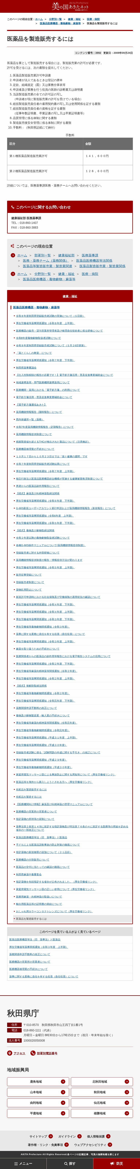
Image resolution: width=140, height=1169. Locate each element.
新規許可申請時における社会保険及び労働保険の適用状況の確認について (58, 597)
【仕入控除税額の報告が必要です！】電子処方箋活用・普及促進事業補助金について (64, 375)
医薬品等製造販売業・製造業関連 (47, 266)
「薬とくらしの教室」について (34, 352)
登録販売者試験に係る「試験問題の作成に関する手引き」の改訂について (58, 752)
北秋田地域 (99, 1081)
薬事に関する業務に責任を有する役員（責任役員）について (50, 634)
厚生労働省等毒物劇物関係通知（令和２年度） (43, 693)
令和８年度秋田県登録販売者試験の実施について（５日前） (50, 315)
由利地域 (36, 1102)
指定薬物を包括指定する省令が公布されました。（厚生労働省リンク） (57, 881)
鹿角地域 (36, 1081)
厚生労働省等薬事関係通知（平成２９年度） (41, 759)
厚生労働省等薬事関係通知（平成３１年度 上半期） (46, 737)
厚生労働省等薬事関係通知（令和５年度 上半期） (45, 567)
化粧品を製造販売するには (31, 789)
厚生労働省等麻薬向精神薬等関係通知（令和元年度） (46, 722)
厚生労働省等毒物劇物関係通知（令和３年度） (43, 626)
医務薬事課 (90, 255)
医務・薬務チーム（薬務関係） (46, 260)
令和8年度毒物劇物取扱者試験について (38, 337)
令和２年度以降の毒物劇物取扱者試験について (43, 537)
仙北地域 (100, 1102)
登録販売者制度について (30, 582)
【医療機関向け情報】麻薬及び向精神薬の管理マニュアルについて (54, 804)
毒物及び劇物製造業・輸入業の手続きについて (43, 715)
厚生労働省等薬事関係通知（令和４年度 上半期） (45, 611)
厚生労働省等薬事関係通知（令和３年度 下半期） (45, 619)
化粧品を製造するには (29, 796)
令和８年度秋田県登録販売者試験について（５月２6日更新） (51, 345)
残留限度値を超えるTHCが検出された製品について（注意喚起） (53, 441)
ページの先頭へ (131, 1152)
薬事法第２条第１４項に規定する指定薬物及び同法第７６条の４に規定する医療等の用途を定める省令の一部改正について (72, 828)
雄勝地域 (100, 1113)
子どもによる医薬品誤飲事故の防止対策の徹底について (48, 844)
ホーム (39, 19)
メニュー (25, 1163)
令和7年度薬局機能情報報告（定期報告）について (45, 426)
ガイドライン (67, 1136)
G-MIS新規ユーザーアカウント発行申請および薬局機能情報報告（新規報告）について (65, 508)
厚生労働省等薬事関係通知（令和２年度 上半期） (45, 678)
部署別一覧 (42, 255)
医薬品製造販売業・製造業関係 (102, 266)
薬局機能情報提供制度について (34, 434)
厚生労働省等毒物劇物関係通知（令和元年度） (43, 730)
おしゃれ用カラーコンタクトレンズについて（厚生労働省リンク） (54, 911)
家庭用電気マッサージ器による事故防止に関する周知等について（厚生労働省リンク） (66, 774)
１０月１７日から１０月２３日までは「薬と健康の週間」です (52, 456)
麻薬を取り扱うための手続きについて (37, 648)
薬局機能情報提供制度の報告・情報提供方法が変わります (49, 560)
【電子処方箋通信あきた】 (31, 404)
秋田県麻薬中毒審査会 (29, 874)
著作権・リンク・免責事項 (45, 1144)
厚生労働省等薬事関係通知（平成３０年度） (41, 745)
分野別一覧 (55, 19)
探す (72, 1163)
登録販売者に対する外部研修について (37, 552)
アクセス (19, 1053)
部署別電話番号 (47, 1053)
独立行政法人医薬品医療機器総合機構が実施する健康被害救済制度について (59, 478)
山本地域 (36, 1092)
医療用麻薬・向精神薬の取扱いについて (39, 896)
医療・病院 (93, 19)
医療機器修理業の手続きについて (35, 449)
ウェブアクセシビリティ (90, 1144)
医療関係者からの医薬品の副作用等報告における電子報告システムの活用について (63, 656)
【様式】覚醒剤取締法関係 (31, 685)
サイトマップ (38, 1136)
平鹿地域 (36, 1113)
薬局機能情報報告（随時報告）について (39, 412)
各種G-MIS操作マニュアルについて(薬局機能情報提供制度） (51, 545)
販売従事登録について (29, 574)
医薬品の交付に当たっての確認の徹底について (43, 866)
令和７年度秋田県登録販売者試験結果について (43, 463)
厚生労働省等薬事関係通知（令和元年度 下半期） (45, 700)
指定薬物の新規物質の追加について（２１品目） (44, 852)
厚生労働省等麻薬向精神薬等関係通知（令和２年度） (46, 671)
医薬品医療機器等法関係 (94, 260)
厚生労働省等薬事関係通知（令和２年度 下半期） (45, 663)
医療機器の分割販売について (32, 859)
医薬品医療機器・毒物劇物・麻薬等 (60, 23)
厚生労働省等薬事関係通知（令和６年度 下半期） (45, 500)
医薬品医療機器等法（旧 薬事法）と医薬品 (41, 837)
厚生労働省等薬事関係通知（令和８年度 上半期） (45, 323)
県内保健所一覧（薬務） (30, 419)
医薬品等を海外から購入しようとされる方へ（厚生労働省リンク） (54, 782)
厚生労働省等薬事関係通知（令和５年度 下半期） (45, 523)
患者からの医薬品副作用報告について (37, 486)
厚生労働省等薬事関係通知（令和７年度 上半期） (45, 471)
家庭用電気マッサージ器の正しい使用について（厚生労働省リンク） (55, 889)
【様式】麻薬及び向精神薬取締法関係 (37, 493)
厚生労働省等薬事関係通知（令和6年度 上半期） (45, 515)
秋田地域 (100, 1092)
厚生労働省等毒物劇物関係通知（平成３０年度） (44, 767)
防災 (119, 1163)
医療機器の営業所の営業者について (36, 811)
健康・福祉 (74, 19)
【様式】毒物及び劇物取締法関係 (35, 530)
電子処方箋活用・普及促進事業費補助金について (44, 397)
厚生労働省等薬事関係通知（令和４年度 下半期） (45, 604)
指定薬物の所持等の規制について (35, 819)
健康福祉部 (66, 255)
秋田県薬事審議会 (26, 367)
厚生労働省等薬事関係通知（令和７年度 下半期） (45, 360)
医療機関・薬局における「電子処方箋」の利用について (48, 389)
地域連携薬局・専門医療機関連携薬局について (43, 382)
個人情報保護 (96, 1136)
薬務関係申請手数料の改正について (36, 708)
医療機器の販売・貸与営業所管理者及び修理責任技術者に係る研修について (59, 330)
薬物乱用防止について (29, 589)
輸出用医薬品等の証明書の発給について (39, 903)
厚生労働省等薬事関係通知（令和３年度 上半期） (45, 641)
